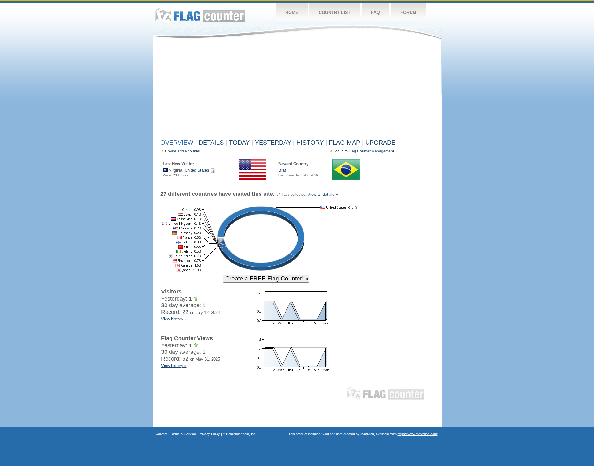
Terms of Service (183, 434)
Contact (161, 434)
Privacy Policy (209, 434)
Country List (335, 12)
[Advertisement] (297, 90)
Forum (408, 12)
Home (291, 12)
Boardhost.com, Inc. (241, 434)
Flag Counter (200, 15)
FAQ (375, 12)
